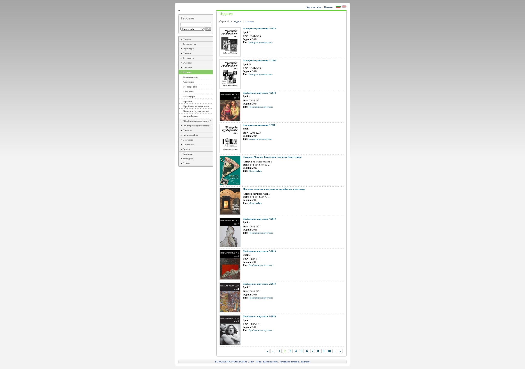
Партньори (188, 144)
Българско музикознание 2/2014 (259, 28)
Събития (187, 62)
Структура (188, 48)
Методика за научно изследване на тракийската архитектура (274, 189)
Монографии (190, 86)
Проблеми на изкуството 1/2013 (259, 316)
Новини (187, 53)
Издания (187, 72)
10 (329, 351)
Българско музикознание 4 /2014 (259, 125)
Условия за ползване (289, 361)
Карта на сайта (314, 7)
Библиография (190, 135)
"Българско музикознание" (197, 125)
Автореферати (190, 116)
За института (189, 44)
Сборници (188, 82)
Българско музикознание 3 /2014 (259, 60)
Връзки (186, 149)
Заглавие (249, 21)
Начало (187, 39)
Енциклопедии (190, 77)
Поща (258, 361)
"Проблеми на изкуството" (197, 121)
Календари (189, 96)
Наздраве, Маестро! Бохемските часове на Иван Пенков (272, 157)
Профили (187, 67)
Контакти (328, 7)
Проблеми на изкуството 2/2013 (259, 284)
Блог (251, 361)
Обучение (188, 140)
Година (237, 21)
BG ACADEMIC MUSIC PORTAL (231, 361)
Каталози (188, 91)
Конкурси (188, 158)
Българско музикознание (196, 111)
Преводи (187, 101)
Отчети (186, 163)
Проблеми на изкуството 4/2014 (259, 93)
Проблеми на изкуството (196, 106)
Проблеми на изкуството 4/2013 (259, 219)
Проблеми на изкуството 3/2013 (259, 251)
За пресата (188, 58)
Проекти (187, 130)
